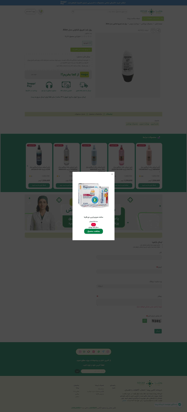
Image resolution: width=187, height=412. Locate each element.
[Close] (112, 174)
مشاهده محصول (93, 231)
